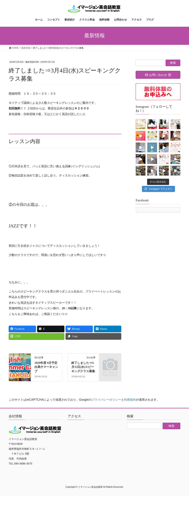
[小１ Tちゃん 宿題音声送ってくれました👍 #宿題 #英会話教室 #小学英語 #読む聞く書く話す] (175, 136)
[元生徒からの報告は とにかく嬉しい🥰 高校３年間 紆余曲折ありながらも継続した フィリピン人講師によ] (152, 147)
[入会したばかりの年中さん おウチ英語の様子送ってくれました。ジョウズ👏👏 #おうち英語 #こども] (175, 124)
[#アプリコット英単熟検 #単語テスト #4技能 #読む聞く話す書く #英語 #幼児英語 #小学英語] (140, 147)
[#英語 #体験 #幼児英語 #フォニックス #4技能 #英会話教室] (175, 147)
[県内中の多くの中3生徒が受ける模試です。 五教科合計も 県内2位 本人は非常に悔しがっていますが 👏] (140, 136)
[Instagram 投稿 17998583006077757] (164, 147)
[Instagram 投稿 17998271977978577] (175, 171)
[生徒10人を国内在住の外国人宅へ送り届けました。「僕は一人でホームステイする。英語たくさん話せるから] (164, 171)
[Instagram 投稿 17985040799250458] (152, 171)
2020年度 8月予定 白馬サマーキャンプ (47, 367)
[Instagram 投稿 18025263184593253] (152, 159)
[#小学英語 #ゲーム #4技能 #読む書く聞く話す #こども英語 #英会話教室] (140, 159)
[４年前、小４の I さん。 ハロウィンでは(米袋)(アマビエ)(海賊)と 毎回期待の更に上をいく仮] (152, 124)
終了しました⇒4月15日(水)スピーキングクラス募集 (83, 367)
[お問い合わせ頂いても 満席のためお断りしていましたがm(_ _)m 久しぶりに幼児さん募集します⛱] (164, 159)
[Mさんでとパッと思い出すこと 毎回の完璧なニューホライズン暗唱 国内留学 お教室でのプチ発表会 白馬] (164, 124)
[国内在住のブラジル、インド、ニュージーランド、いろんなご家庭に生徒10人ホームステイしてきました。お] (140, 171)
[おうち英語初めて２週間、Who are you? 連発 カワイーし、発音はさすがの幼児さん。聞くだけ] (164, 136)
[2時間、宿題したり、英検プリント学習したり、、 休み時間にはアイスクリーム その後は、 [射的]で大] (175, 159)
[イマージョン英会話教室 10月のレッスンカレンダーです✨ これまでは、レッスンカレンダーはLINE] (140, 124)
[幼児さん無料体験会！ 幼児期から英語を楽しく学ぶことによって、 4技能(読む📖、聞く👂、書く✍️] (152, 136)
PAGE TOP (181, 489)
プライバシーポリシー (106, 399)
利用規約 (130, 399)
